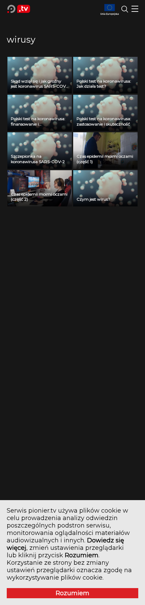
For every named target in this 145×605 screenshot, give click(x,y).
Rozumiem (72, 593)
